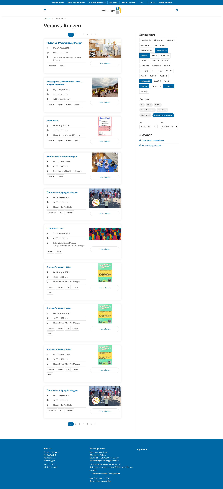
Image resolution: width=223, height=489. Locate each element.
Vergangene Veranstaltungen (163, 115)
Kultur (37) (144, 60)
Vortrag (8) (144, 91)
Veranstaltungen (60, 18)
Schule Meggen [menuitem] (58, 2)
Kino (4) (154, 55)
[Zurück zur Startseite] (111, 10)
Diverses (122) (159, 45)
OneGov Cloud (96, 478)
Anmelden (106, 481)
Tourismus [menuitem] (152, 2)
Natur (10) (169, 71)
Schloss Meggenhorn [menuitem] (98, 2)
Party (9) (143, 76)
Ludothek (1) (156, 65)
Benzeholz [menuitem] (114, 2)
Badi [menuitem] (142, 2)
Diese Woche (162, 110)
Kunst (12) (155, 60)
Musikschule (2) (157, 71)
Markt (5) (167, 65)
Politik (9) (153, 76)
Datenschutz (95, 481)
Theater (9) (144, 86)
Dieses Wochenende (147, 110)
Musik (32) (144, 71)
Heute (149, 104)
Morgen (157, 104)
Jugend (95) (144, 55)
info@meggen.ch (50, 467)
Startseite (47, 18)
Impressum (142, 449)
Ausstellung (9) (146, 40)
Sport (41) (157, 81)
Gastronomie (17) (146, 50)
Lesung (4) (165, 60)
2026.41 (107, 478)
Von (140, 122)
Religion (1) (163, 76)
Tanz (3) (166, 81)
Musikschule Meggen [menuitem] (77, 2)
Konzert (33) (165, 55)
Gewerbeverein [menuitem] (166, 2)
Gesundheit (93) (161, 50)
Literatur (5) (145, 65)
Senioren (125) (145, 81)
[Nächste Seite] (95, 34)
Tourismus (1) (156, 86)
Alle (142, 104)
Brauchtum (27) (146, 45)
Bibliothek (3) (158, 40)
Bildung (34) (170, 40)
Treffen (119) (168, 86)
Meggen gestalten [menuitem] (129, 2)
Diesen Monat (145, 115)
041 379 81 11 (50, 464)
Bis (162, 122)
